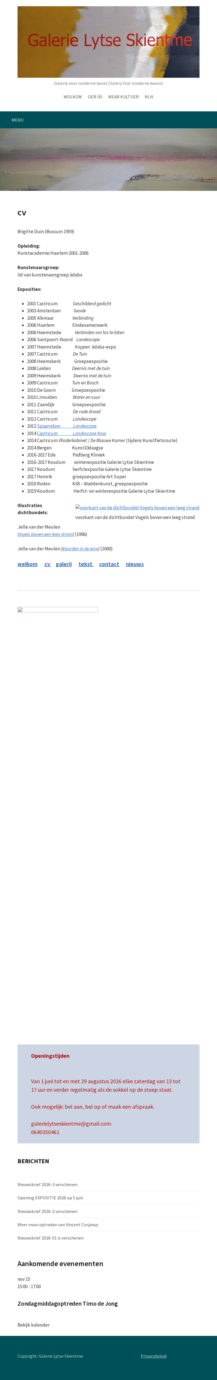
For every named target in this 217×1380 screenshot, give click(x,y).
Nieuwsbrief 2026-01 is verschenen (51, 1238)
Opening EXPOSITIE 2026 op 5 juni (50, 1198)
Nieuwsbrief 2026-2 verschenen (47, 1211)
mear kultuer (123, 97)
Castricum (71, 433)
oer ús (95, 97)
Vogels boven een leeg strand (46, 534)
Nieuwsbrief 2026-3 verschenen (47, 1184)
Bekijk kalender (33, 1325)
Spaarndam (67, 426)
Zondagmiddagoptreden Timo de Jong (68, 1303)
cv (47, 563)
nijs (149, 97)
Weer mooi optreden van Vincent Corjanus (58, 1224)
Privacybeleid (153, 1356)
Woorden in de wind (80, 549)
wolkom (73, 97)
